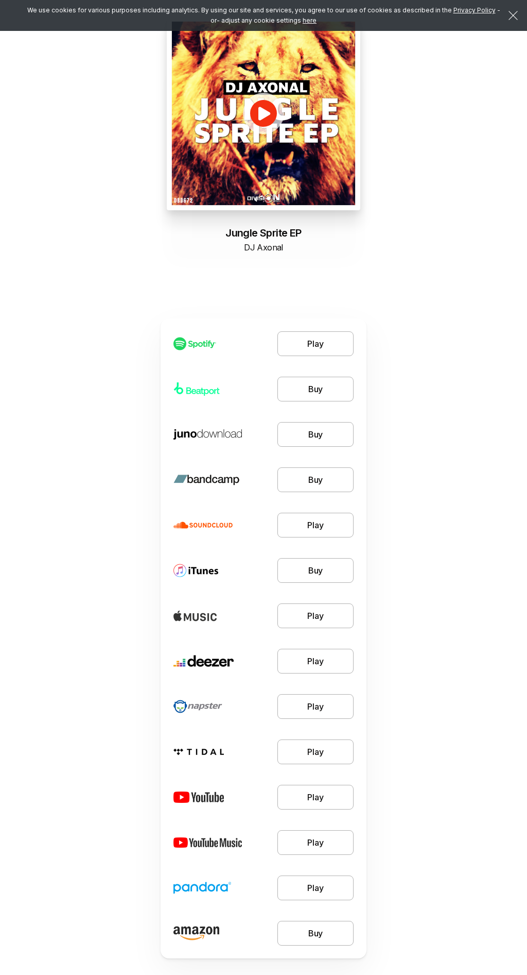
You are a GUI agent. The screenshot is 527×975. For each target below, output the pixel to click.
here (310, 20)
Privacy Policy (474, 10)
